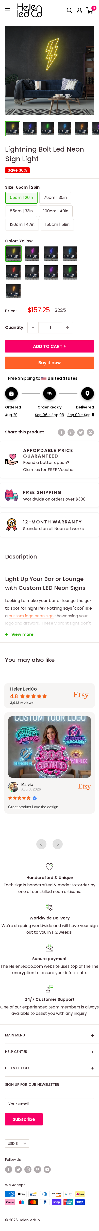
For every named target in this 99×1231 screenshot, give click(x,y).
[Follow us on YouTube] (47, 1169)
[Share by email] (90, 432)
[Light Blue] (70, 253)
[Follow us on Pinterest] (37, 1169)
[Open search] (69, 10)
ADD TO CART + (49, 346)
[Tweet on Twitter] (80, 432)
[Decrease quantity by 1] (33, 327)
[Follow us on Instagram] (27, 1169)
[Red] (13, 272)
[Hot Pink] (32, 253)
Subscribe (24, 1119)
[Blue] (51, 253)
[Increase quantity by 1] (67, 327)
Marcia (27, 784)
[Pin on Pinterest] (71, 432)
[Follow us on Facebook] (8, 1169)
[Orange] (13, 291)
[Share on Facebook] (61, 432)
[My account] (79, 10)
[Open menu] (7, 10)
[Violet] (51, 272)
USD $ (13, 1143)
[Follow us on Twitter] (18, 1169)
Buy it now (49, 363)
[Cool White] (32, 272)
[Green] (70, 272)
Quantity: (14, 327)
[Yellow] (13, 253)
